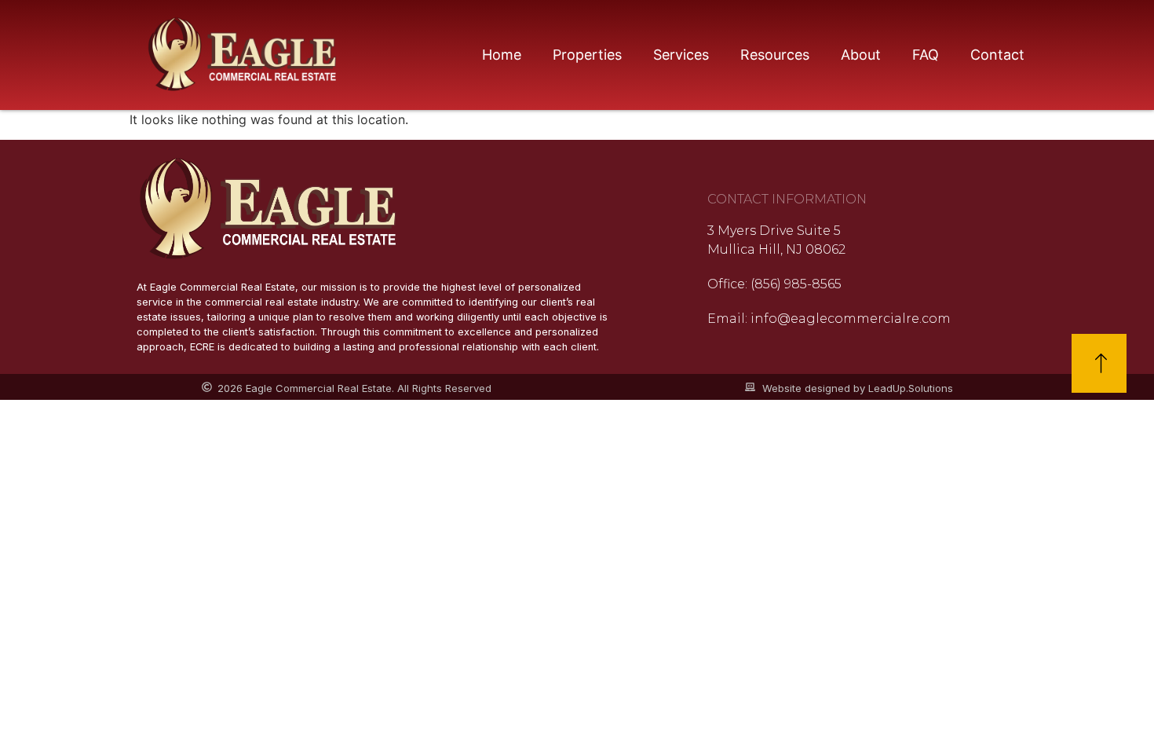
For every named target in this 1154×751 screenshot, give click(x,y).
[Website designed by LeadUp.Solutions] (750, 387)
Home (501, 54)
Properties (587, 54)
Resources (774, 54)
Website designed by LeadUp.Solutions (857, 388)
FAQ (925, 54)
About (861, 54)
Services (681, 54)
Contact (997, 54)
